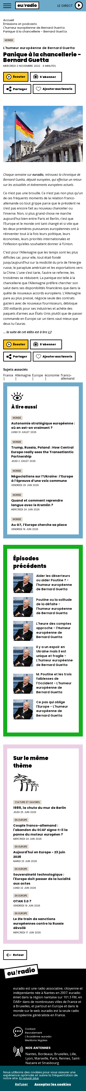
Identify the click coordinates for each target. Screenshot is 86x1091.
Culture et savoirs (27, 802)
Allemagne (23, 375)
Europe (37, 375)
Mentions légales (36, 1040)
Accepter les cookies (52, 1084)
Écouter (19, 77)
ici (49, 332)
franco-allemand (67, 377)
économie (52, 375)
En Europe (21, 820)
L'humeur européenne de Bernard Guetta (34, 28)
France (8, 375)
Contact (30, 1029)
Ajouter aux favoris (57, 89)
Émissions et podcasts (20, 24)
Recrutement (33, 1033)
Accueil (8, 20)
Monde (9, 40)
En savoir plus (29, 1078)
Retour (18, 955)
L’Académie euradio (38, 1036)
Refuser (21, 1084)
